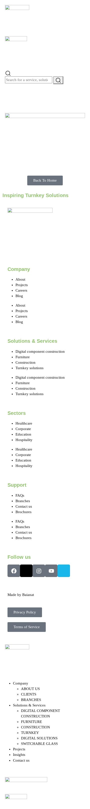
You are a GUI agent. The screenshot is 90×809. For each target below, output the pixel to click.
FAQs (20, 495)
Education (23, 434)
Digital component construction (40, 351)
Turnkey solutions (30, 368)
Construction (26, 362)
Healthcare (24, 423)
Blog (19, 296)
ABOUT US (30, 689)
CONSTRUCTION (35, 727)
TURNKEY (30, 733)
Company (20, 683)
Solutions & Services (29, 705)
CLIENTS (28, 694)
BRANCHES (31, 700)
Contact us (24, 506)
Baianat (28, 595)
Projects (22, 285)
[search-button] (58, 80)
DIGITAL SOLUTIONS (39, 738)
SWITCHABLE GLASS (39, 744)
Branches (23, 501)
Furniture (23, 357)
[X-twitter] (26, 571)
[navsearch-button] (8, 73)
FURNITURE (31, 722)
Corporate (23, 429)
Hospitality (24, 440)
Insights (19, 755)
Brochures (24, 512)
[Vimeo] (64, 571)
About (20, 279)
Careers (21, 290)
